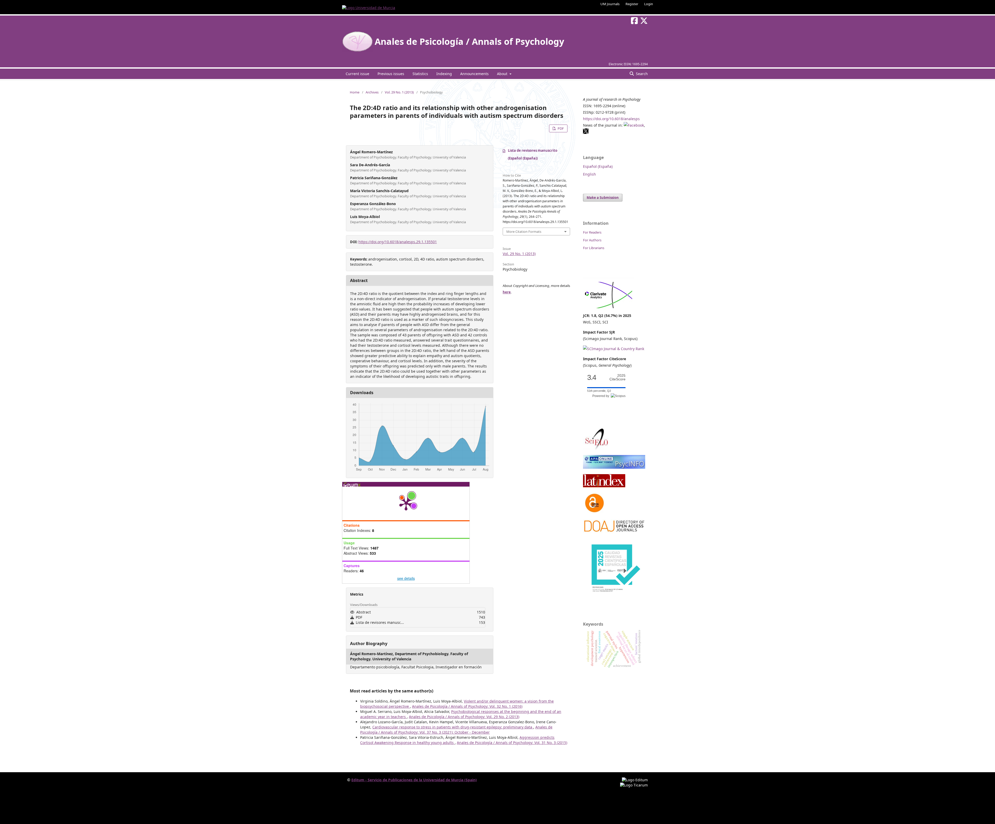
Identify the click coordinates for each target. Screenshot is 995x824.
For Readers (592, 232)
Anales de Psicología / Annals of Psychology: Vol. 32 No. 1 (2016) (467, 706)
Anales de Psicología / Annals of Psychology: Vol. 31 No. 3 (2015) (512, 742)
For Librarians (593, 247)
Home (354, 92)
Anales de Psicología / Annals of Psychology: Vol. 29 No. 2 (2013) (464, 716)
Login (648, 4)
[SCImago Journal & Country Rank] (613, 348)
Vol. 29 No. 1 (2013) (399, 92)
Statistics (420, 73)
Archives (372, 92)
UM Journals (610, 4)
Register (632, 4)
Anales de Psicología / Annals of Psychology (469, 41)
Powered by (601, 396)
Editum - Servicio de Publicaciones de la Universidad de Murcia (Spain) (414, 779)
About (502, 73)
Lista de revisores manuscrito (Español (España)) (532, 154)
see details (406, 578)
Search (641, 73)
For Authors (592, 240)
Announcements (474, 73)
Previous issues (391, 73)
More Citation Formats (523, 231)
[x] (586, 132)
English (589, 174)
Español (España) (598, 166)
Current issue (357, 73)
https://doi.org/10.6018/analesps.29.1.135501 (397, 241)
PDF (560, 128)
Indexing (444, 73)
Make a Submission (603, 197)
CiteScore (617, 377)
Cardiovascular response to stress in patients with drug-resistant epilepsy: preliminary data (452, 727)
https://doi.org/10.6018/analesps (611, 118)
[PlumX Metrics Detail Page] (406, 503)
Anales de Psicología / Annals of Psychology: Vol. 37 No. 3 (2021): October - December (456, 730)
